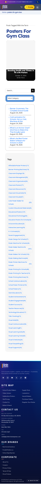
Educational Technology (18, 216)
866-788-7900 (5, 427)
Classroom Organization (18, 181)
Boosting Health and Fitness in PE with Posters (21, 71)
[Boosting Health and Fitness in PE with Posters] (20, 54)
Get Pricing (6, 399)
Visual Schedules (15, 340)
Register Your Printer (28, 402)
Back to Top (34, 480)
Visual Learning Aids (17, 332)
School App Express (9, 453)
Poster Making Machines (18, 258)
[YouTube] (12, 378)
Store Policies (7, 474)
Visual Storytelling (16, 343)
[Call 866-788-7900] (38, 2)
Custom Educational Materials (20, 208)
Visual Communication (17, 324)
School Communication (18, 281)
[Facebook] (3, 378)
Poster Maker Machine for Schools (20, 249)
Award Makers (26, 396)
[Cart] (21, 7)
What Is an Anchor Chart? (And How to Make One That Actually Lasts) (20, 130)
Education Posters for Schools (20, 220)
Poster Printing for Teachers (19, 273)
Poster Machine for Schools (19, 243)
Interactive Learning (17, 227)
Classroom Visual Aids (17, 193)
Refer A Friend (7, 405)
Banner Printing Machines (19, 169)
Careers (5, 465)
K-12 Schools (14, 231)
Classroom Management (18, 177)
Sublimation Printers (9, 396)
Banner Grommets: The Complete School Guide (19, 109)
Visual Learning (15, 328)
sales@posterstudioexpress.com (10, 436)
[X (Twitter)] (16, 378)
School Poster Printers (18, 285)
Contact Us (6, 402)
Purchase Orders (27, 399)
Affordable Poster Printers (19, 165)
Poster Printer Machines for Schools (20, 264)
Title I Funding (15, 316)
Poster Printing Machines (18, 277)
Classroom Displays (16, 173)
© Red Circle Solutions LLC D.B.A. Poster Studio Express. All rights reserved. (12, 480)
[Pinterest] (25, 378)
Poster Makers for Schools (19, 254)
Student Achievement (17, 297)
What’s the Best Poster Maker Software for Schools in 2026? (19, 140)
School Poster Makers (9, 390)
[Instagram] (7, 378)
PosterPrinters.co (8, 450)
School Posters (15, 289)
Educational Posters (17, 212)
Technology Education (17, 312)
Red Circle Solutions (9, 447)
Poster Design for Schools (18, 239)
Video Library (7, 393)
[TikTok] (21, 378)
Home (4, 12)
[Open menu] (37, 7)
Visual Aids (13, 320)
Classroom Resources (17, 189)
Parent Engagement (17, 235)
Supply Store (26, 390)
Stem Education (15, 293)
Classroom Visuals (16, 197)
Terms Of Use (7, 471)
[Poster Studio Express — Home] (4, 7)
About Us (5, 462)
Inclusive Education (16, 224)
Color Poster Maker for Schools (20, 202)
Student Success (15, 304)
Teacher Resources (16, 308)
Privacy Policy (7, 468)
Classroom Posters (16, 185)
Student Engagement (17, 300)
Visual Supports (15, 347)
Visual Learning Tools (17, 336)
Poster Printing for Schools (19, 269)
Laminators (25, 393)
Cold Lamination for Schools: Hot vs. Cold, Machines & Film (18, 119)
